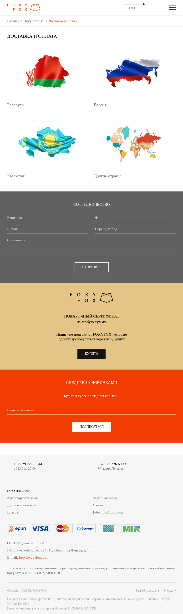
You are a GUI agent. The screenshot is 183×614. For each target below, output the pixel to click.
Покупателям (34, 21)
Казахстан (16, 176)
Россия (100, 104)
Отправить (91, 267)
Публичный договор (107, 512)
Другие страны (107, 176)
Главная (13, 21)
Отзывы (98, 505)
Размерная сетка (104, 498)
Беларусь (15, 104)
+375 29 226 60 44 (28, 464)
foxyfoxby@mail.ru (33, 557)
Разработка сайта (147, 590)
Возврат (13, 512)
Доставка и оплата (21, 505)
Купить (91, 353)
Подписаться (92, 427)
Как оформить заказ (22, 498)
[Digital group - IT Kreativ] (170, 590)
